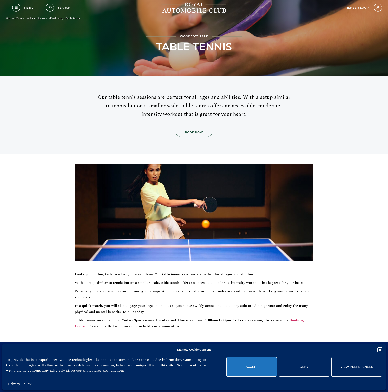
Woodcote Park (25, 18)
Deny (304, 367)
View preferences (356, 367)
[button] (380, 350)
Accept (252, 367)
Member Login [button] (357, 7)
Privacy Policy (19, 384)
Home (10, 18)
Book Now (194, 132)
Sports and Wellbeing (50, 18)
